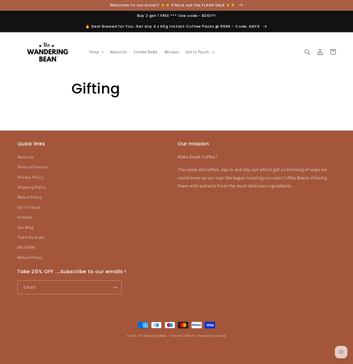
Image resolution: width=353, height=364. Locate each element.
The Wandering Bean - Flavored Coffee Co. (167, 336)
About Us (25, 157)
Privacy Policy (30, 177)
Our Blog (25, 227)
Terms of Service (32, 166)
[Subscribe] (114, 287)
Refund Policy (30, 257)
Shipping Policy (31, 187)
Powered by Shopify (212, 336)
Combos (24, 217)
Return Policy (29, 197)
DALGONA (26, 247)
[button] (96, 52)
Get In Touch (29, 207)
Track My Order (31, 237)
